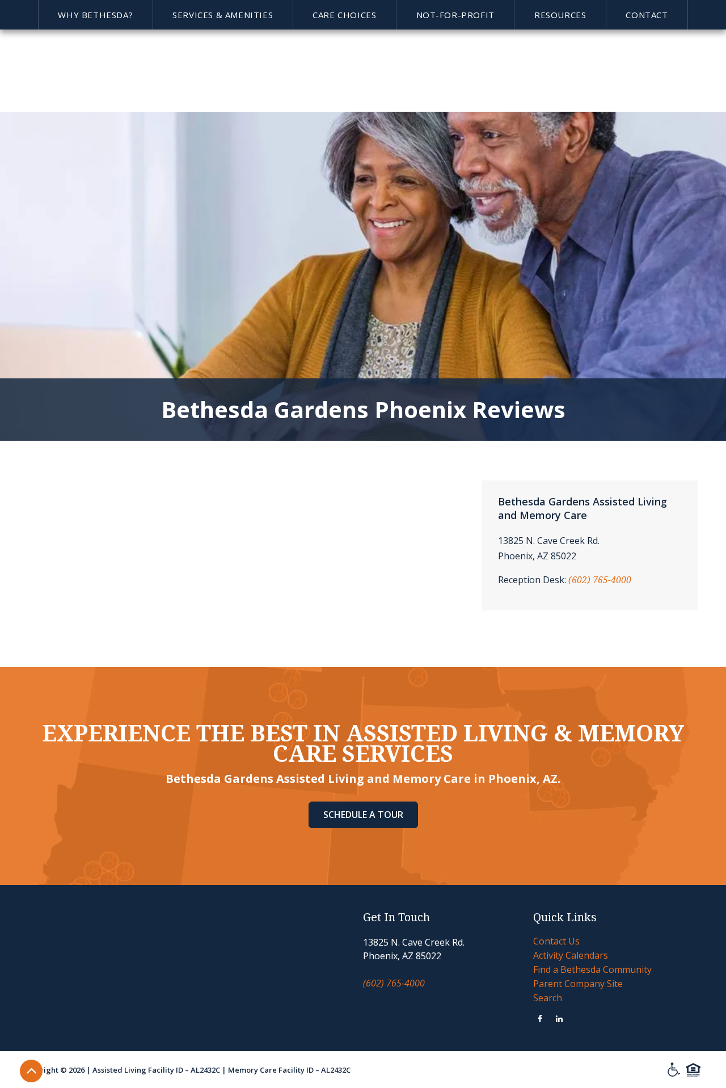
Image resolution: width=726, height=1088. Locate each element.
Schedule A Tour (363, 814)
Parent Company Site (578, 983)
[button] (95, 14)
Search (547, 998)
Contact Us (556, 941)
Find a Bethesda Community (592, 969)
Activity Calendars (570, 955)
